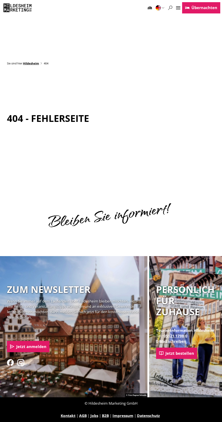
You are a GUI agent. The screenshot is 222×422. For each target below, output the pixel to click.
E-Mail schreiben (171, 341)
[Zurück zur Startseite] (17, 7)
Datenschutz (148, 415)
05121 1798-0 (175, 335)
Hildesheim (31, 63)
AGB (83, 415)
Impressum (123, 415)
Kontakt (68, 415)
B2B (105, 415)
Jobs (94, 415)
